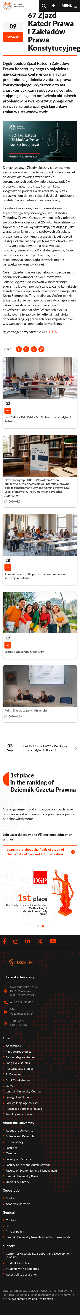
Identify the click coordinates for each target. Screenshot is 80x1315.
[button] (41, 349)
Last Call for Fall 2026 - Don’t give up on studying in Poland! (45, 748)
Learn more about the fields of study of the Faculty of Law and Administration (35, 852)
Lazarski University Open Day (24, 651)
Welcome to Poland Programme (32, 1298)
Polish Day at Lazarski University (25, 710)
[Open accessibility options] (53, 6)
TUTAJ (53, 332)
